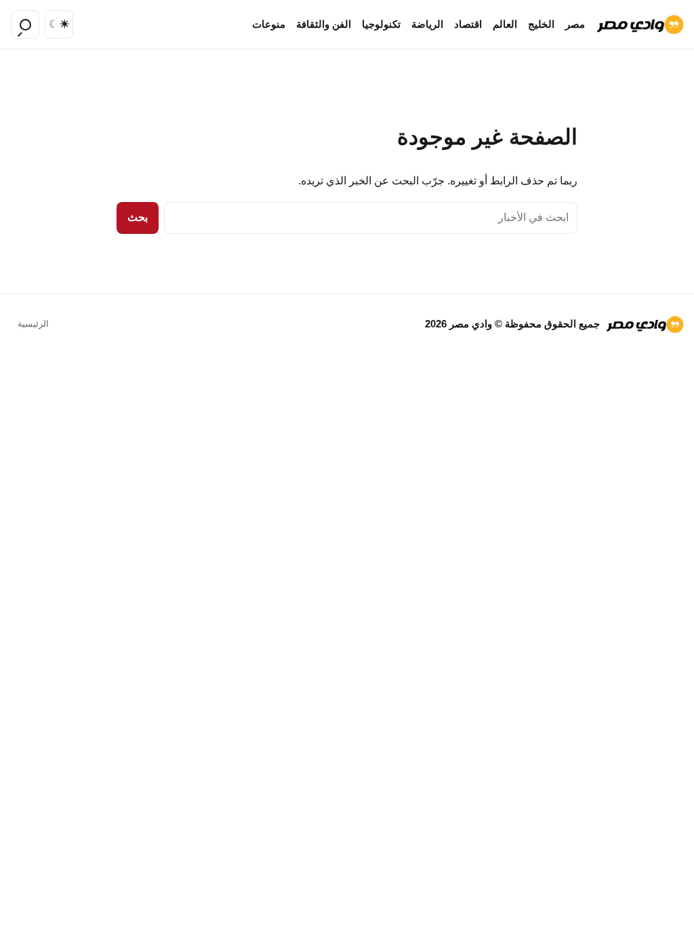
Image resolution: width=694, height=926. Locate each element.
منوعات (268, 24)
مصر (575, 24)
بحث (137, 217)
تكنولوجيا (381, 24)
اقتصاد (468, 24)
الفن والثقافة (323, 24)
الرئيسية (33, 324)
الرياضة (427, 24)
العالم (505, 24)
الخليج (541, 24)
